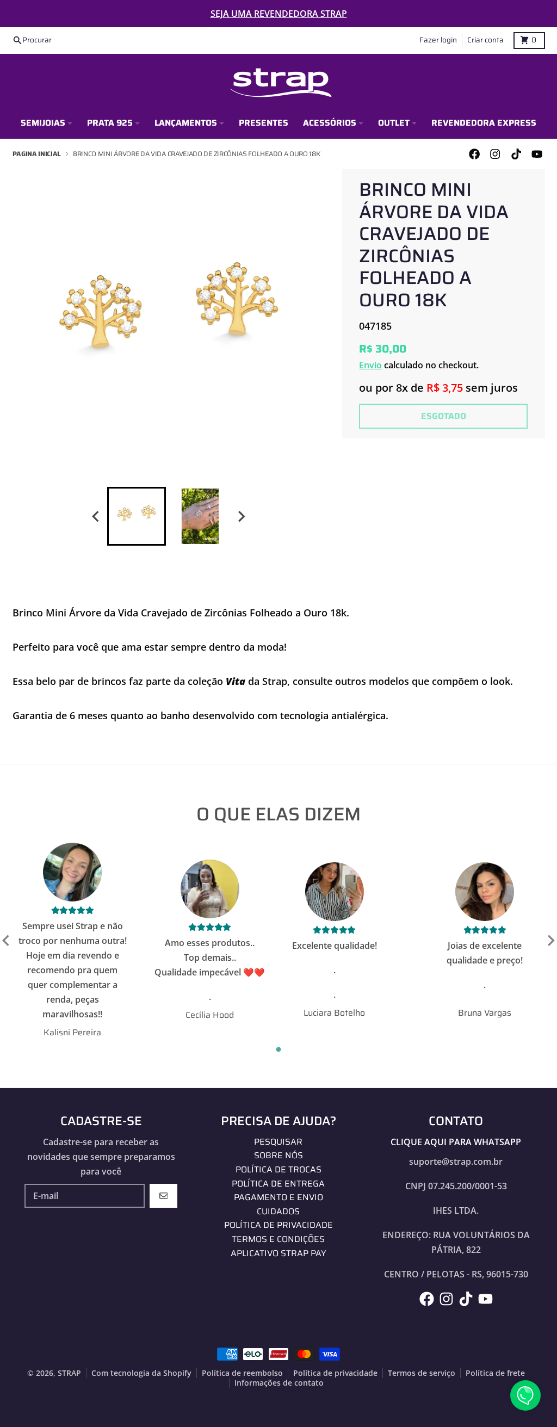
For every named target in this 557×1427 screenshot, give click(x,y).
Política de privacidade (335, 1373)
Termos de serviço (421, 1373)
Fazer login (438, 40)
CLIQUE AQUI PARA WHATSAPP (456, 1142)
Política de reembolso (242, 1373)
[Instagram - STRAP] (495, 154)
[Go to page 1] (278, 1049)
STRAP (69, 1373)
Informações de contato (279, 1383)
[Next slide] (241, 516)
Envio (370, 365)
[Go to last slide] (96, 516)
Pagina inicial (37, 154)
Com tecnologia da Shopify (141, 1373)
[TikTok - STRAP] (516, 154)
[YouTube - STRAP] (536, 154)
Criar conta (485, 40)
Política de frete (495, 1373)
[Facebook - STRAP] (474, 154)
